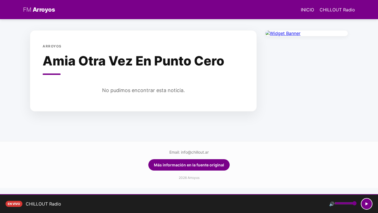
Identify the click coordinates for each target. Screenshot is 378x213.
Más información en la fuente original (189, 165)
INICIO (307, 9)
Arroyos (39, 9)
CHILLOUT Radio (337, 9)
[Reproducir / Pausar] (366, 204)
